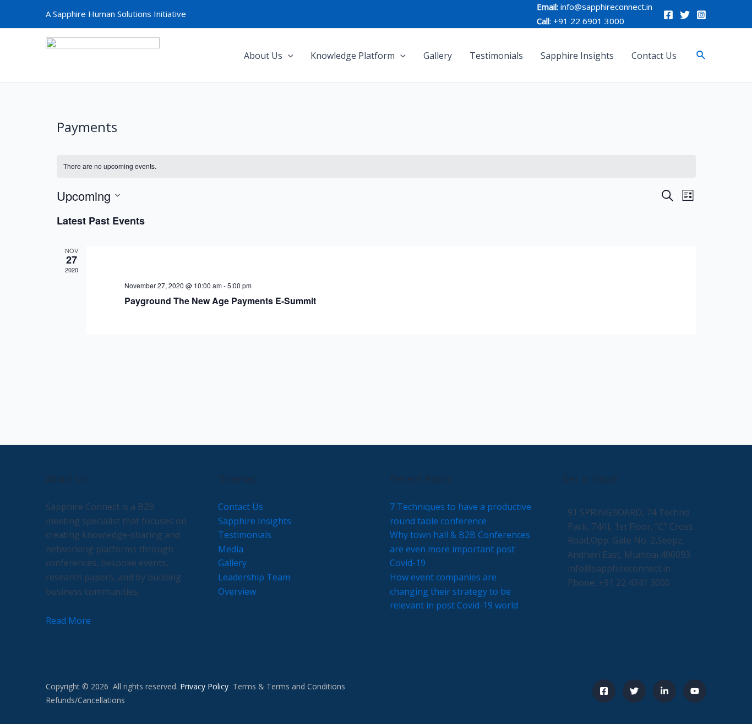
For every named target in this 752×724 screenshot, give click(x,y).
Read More (68, 621)
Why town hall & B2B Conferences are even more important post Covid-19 (460, 549)
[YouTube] (694, 691)
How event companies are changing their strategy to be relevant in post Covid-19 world (454, 591)
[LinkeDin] (664, 691)
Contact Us (654, 56)
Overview (237, 591)
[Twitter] (685, 15)
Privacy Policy (204, 686)
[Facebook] (668, 15)
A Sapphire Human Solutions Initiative (116, 13)
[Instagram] (701, 15)
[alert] (376, 166)
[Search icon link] (701, 55)
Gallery (437, 56)
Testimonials (496, 56)
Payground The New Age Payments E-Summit (220, 300)
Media (230, 549)
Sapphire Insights (577, 56)
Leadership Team (254, 577)
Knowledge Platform (352, 56)
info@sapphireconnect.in (606, 6)
